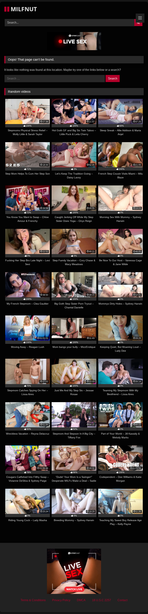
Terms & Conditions (33, 600)
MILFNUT (23, 9)
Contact (122, 600)
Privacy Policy (61, 600)
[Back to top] (137, 603)
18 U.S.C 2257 (101, 600)
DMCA (81, 600)
